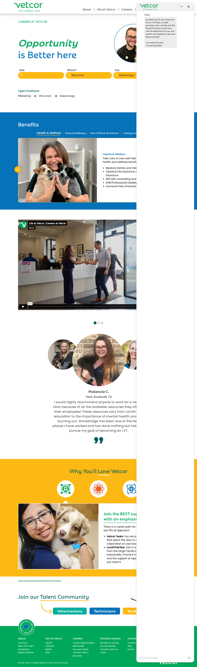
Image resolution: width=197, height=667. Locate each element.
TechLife (49, 646)
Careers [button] (126, 10)
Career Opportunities (83, 642)
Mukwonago (126, 75)
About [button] (87, 10)
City (117, 70)
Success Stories (81, 649)
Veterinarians (69, 611)
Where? (71, 70)
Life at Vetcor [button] (106, 10)
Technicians (105, 611)
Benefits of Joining (109, 642)
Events (131, 649)
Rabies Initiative (26, 652)
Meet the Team (26, 646)
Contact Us (133, 642)
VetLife (48, 642)
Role (22, 70)
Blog (130, 646)
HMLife (48, 649)
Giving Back (24, 649)
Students (135, 611)
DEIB (47, 652)
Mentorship (78, 646)
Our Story (23, 642)
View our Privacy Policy (58, 663)
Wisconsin (77, 75)
